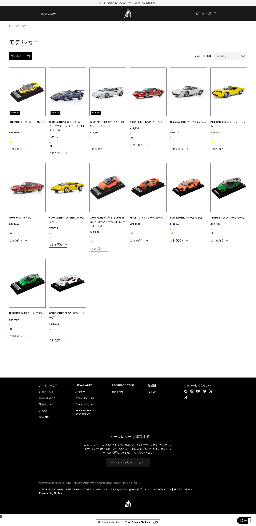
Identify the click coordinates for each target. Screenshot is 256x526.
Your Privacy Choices (137, 522)
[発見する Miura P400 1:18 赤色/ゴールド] (148, 92)
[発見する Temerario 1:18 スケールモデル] (229, 187)
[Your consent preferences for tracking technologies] (251, 521)
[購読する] (146, 462)
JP (154, 392)
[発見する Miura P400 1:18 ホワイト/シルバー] (188, 92)
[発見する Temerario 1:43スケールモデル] (27, 283)
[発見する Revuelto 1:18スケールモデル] (188, 187)
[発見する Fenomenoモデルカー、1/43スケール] (27, 92)
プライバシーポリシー (87, 398)
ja (149, 392)
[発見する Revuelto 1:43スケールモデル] (148, 187)
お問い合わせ (46, 392)
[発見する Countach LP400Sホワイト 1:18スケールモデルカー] (108, 92)
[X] (211, 391)
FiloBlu (58, 493)
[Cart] (215, 13)
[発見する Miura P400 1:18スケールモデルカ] (229, 92)
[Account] (203, 13)
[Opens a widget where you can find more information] (245, 521)
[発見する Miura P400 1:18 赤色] (27, 187)
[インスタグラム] (192, 391)
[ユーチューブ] (198, 391)
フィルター (17, 56)
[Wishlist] (209, 13)
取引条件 (80, 392)
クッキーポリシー (84, 404)
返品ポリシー (46, 404)
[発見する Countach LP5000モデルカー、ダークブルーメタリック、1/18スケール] (67, 92)
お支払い (44, 410)
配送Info (44, 416)
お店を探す (118, 392)
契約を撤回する (47, 398)
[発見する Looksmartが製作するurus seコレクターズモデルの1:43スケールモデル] (108, 187)
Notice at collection (109, 522)
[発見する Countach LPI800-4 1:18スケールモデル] (67, 187)
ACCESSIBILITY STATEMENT (84, 412)
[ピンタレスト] (204, 391)
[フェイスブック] (186, 391)
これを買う (15, 148)
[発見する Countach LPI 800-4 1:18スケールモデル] (67, 283)
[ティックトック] (186, 398)
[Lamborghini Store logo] (128, 13)
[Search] (197, 13)
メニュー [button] (50, 13)
